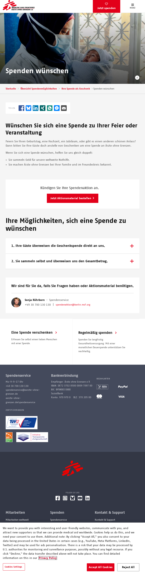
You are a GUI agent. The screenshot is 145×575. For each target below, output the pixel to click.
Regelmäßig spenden (95, 333)
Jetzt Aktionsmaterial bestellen (70, 198)
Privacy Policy (48, 558)
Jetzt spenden (106, 8)
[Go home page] (19, 5)
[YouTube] (80, 499)
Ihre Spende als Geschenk (76, 89)
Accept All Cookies (100, 567)
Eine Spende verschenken (32, 332)
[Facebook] (57, 499)
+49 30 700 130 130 (38, 304)
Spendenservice (58, 520)
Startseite (11, 89)
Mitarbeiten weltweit (17, 520)
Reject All (128, 567)
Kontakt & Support (105, 520)
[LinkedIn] (87, 499)
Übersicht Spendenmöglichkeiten (39, 89)
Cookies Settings (13, 567)
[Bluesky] (72, 499)
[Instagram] (65, 499)
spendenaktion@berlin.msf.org (73, 305)
